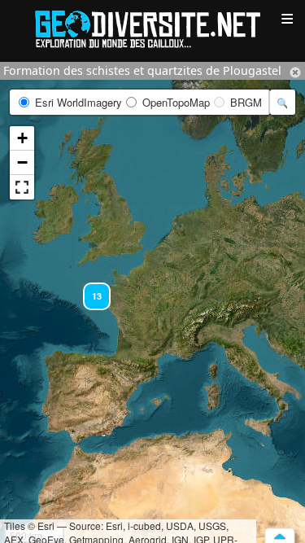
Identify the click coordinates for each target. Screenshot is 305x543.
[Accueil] (153, 28)
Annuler (295, 72)
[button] (89, 289)
